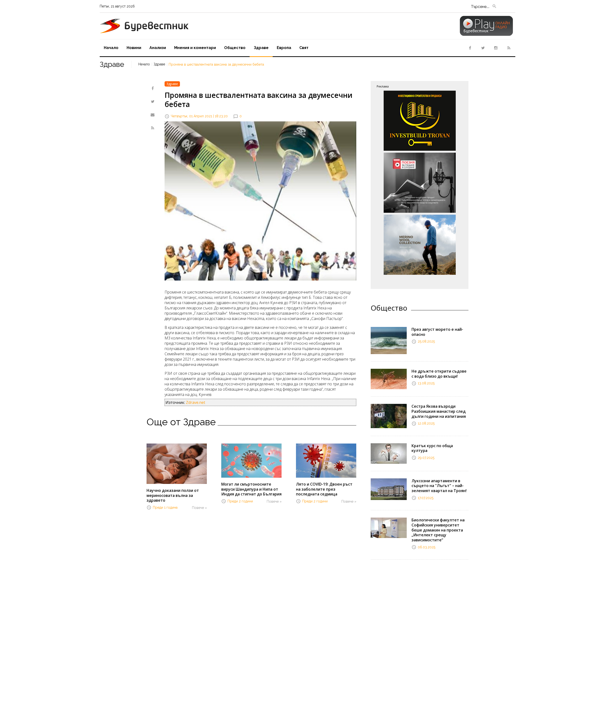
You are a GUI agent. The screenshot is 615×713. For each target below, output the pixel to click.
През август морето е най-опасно (437, 332)
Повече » (199, 508)
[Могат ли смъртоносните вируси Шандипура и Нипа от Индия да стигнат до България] (251, 460)
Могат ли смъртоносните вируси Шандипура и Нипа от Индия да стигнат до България (251, 489)
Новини (134, 47)
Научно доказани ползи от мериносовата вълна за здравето (173, 495)
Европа (284, 47)
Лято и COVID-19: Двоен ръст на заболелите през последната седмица (324, 489)
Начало (111, 47)
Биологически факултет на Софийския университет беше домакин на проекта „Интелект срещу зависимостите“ (438, 530)
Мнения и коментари (195, 47)
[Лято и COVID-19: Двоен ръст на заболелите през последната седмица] (326, 460)
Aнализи (157, 47)
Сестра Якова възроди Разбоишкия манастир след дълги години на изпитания (439, 411)
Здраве (261, 47)
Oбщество (235, 47)
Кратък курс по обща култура (432, 448)
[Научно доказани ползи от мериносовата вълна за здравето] (177, 463)
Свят (303, 47)
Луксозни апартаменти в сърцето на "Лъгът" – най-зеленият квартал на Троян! (439, 486)
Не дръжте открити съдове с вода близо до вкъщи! (439, 374)
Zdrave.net (195, 402)
